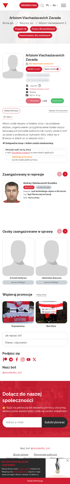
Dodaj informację (35, 481)
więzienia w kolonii (21, 152)
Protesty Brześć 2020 (39, 89)
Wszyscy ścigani (28, 23)
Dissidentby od (38, 75)
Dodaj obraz (41, 295)
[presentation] (59, 174)
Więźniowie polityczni (45, 454)
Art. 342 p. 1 (7, 117)
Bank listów (51, 69)
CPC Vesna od (37, 80)
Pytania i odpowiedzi (16, 342)
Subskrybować (55, 422)
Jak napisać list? (13, 335)
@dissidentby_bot (11, 372)
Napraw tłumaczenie (58, 110)
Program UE (20, 29)
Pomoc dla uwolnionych (43, 29)
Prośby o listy (34, 69)
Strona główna (10, 23)
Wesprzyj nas (29, 5)
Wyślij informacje (11, 111)
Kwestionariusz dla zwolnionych (35, 35)
